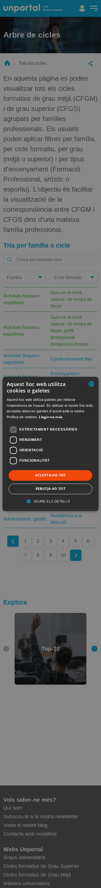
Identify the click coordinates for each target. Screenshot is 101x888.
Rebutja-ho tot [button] (51, 489)
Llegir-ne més (51, 417)
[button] (50, 501)
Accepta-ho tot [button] (50, 475)
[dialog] (50, 444)
